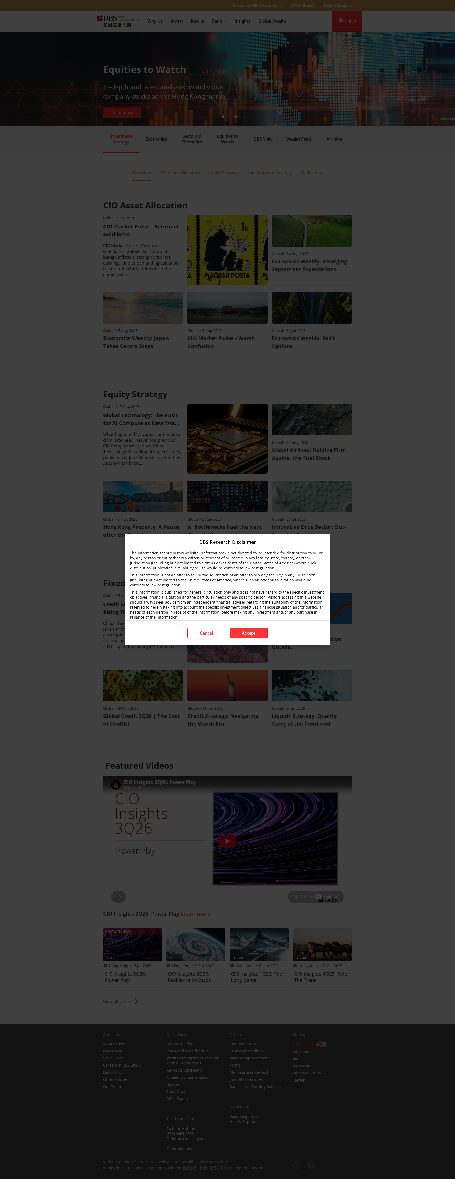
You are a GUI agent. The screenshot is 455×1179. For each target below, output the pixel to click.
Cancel (206, 633)
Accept (248, 633)
